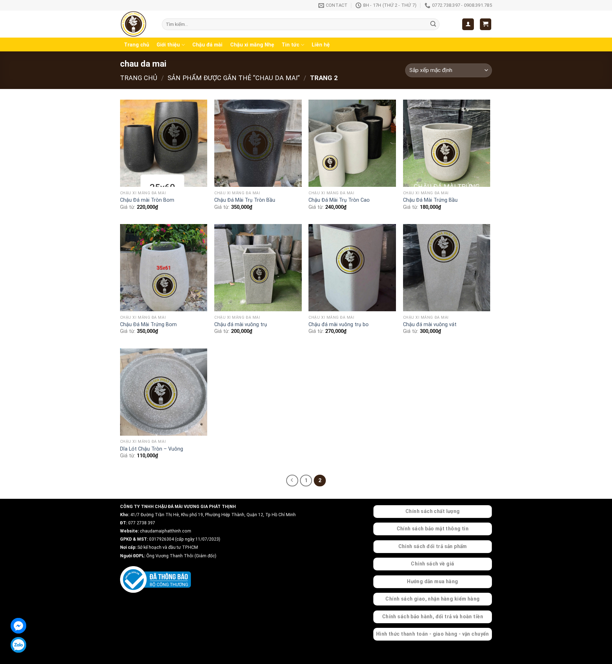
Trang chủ (136, 45)
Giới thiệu (168, 45)
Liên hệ (321, 45)
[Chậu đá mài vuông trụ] (258, 268)
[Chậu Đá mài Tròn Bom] (164, 143)
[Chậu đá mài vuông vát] (447, 268)
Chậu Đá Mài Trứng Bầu (430, 200)
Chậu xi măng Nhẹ (252, 45)
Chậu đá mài (207, 45)
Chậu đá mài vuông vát (430, 325)
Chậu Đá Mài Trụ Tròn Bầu (244, 200)
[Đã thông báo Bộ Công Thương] (155, 579)
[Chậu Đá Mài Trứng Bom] (164, 268)
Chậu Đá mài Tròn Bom (147, 200)
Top (595, 647)
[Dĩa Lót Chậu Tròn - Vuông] (164, 392)
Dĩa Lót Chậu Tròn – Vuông (151, 449)
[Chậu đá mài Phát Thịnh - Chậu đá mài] (135, 24)
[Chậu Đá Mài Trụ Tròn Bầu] (258, 143)
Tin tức (290, 45)
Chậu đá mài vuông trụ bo (338, 325)
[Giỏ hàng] (486, 24)
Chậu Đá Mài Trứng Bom (148, 325)
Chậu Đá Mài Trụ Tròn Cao (339, 200)
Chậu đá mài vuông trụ (240, 325)
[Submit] (433, 24)
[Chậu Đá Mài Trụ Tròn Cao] (352, 143)
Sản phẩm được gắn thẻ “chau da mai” (234, 78)
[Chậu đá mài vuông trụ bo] (352, 268)
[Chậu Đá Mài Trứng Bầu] (447, 143)
